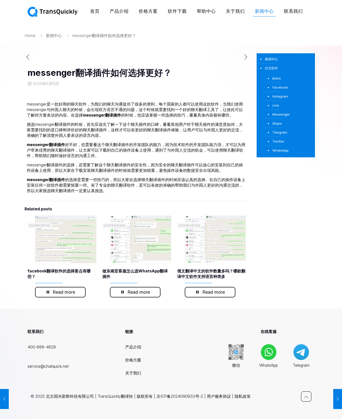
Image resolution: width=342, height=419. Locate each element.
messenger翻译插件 (102, 115)
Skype (277, 123)
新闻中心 (54, 35)
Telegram (279, 132)
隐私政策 (243, 396)
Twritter (278, 141)
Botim (276, 78)
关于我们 (133, 372)
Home (30, 35)
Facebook (280, 87)
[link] (236, 352)
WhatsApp (280, 150)
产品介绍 (133, 346)
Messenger (281, 114)
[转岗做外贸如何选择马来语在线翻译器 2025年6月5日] (4, 399)
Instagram (280, 96)
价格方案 (133, 359)
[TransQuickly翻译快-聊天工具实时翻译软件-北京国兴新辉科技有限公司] (53, 11)
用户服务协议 (219, 396)
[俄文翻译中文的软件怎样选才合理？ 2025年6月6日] (337, 399)
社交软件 (271, 68)
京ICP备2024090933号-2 (179, 396)
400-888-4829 (42, 346)
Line (275, 105)
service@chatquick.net (48, 366)
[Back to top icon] (306, 396)
